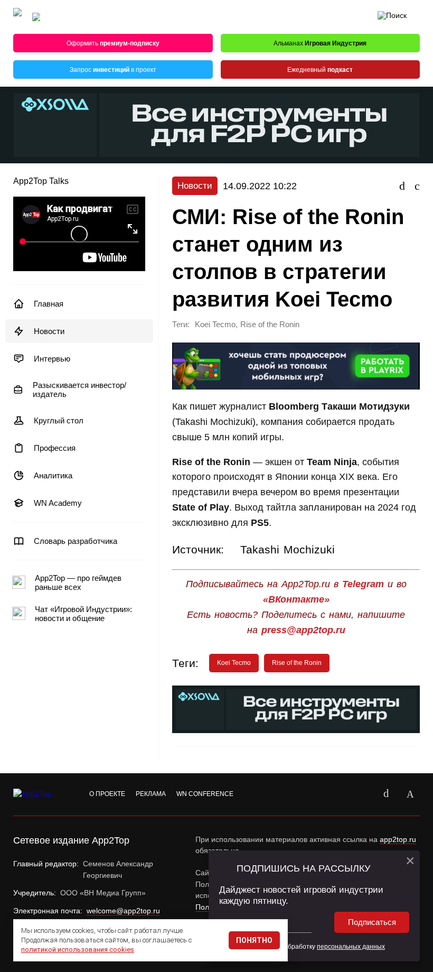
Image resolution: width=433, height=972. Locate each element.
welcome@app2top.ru (123, 910)
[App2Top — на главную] (42, 794)
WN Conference (204, 794)
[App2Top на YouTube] (361, 794)
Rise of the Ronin (269, 324)
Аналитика (53, 475)
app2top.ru (398, 839)
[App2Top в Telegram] (410, 794)
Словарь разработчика (75, 540)
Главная (48, 303)
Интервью (52, 358)
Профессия (55, 447)
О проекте (107, 794)
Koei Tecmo (215, 324)
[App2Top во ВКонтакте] (386, 794)
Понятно (254, 940)
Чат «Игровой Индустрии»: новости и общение (83, 614)
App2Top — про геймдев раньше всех (78, 582)
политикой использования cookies (77, 950)
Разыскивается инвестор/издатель (79, 390)
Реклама (151, 794)
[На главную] (17, 17)
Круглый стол (58, 420)
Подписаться (372, 922)
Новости (49, 331)
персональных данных (351, 946)
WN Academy (58, 502)
